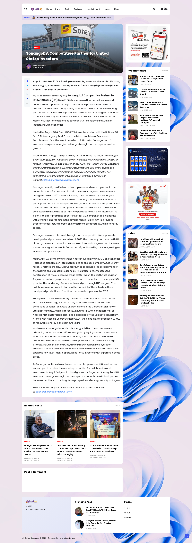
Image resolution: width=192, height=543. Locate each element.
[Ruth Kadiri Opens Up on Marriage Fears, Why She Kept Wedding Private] (133, 135)
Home (49, 9)
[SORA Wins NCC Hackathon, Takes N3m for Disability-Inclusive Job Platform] (105, 424)
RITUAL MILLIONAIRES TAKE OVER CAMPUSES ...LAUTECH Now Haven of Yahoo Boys (101, 510)
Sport (107, 9)
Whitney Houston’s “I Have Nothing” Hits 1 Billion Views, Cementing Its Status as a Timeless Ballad (152, 299)
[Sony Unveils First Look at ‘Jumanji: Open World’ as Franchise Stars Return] (133, 243)
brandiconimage (67, 538)
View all (117, 405)
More (116, 9)
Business (78, 9)
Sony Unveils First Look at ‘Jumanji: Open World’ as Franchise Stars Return (151, 241)
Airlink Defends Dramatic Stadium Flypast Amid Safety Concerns (153, 104)
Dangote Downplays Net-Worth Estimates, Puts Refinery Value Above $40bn (38, 450)
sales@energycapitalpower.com (54, 391)
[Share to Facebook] (27, 81)
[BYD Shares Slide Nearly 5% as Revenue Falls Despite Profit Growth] (133, 93)
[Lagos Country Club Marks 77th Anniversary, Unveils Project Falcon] (133, 80)
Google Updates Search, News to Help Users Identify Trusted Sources (101, 523)
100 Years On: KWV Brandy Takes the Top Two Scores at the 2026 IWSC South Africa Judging (71, 450)
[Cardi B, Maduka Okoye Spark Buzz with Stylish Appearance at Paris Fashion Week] (133, 256)
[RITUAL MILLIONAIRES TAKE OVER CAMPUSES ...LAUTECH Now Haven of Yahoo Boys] (79, 511)
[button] (27, 103)
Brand (57, 9)
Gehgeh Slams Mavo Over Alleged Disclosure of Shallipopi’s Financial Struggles (151, 119)
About (127, 512)
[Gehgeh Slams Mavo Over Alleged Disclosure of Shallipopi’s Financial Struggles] (133, 119)
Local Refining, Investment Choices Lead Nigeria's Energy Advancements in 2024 (73, 17)
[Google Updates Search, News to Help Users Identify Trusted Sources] (79, 524)
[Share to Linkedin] (27, 94)
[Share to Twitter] (27, 85)
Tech (67, 9)
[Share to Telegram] (27, 98)
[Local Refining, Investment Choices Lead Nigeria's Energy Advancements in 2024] (33, 17)
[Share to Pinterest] (27, 90)
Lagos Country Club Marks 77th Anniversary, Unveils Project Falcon (151, 78)
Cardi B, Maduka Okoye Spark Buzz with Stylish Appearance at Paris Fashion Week (153, 254)
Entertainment (93, 9)
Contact (127, 517)
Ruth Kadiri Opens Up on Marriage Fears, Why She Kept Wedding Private (153, 133)
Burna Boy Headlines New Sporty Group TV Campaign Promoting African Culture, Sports (152, 284)
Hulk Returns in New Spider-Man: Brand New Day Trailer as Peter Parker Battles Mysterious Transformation (153, 268)
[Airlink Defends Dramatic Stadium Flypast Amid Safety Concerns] (133, 106)
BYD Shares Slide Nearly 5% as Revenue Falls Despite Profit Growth (152, 91)
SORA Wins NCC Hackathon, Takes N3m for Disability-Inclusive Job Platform (105, 448)
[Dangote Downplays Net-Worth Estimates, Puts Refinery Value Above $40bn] (39, 424)
